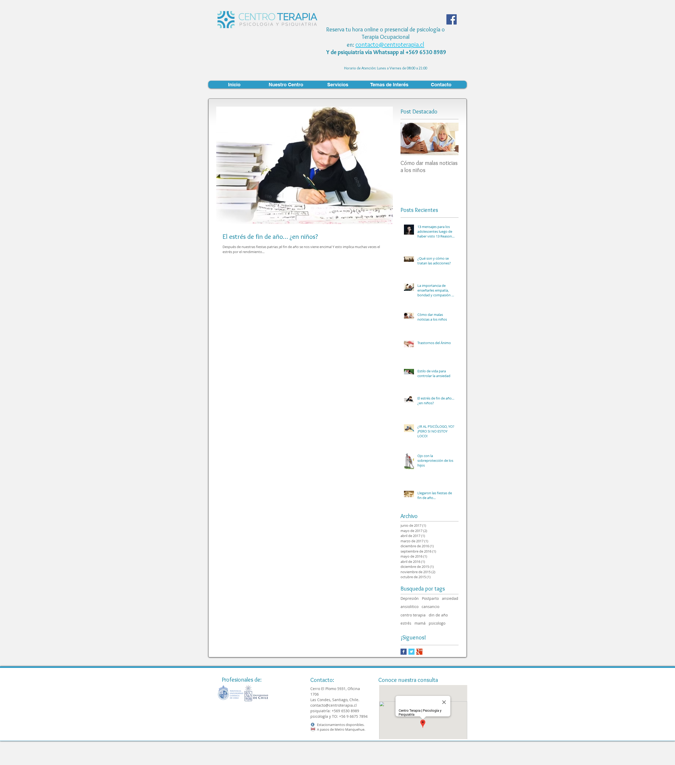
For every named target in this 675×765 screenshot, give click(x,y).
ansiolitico (409, 606)
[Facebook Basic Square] (404, 652)
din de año (438, 614)
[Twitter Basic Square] (411, 652)
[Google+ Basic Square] (419, 652)
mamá (420, 623)
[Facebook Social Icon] (451, 19)
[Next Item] (450, 139)
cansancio (430, 606)
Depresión (410, 598)
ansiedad (450, 598)
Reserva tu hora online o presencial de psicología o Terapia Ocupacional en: (385, 37)
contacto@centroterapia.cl (389, 44)
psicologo (437, 623)
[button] (286, 84)
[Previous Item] (409, 139)
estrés (406, 623)
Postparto (430, 598)
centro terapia (413, 614)
